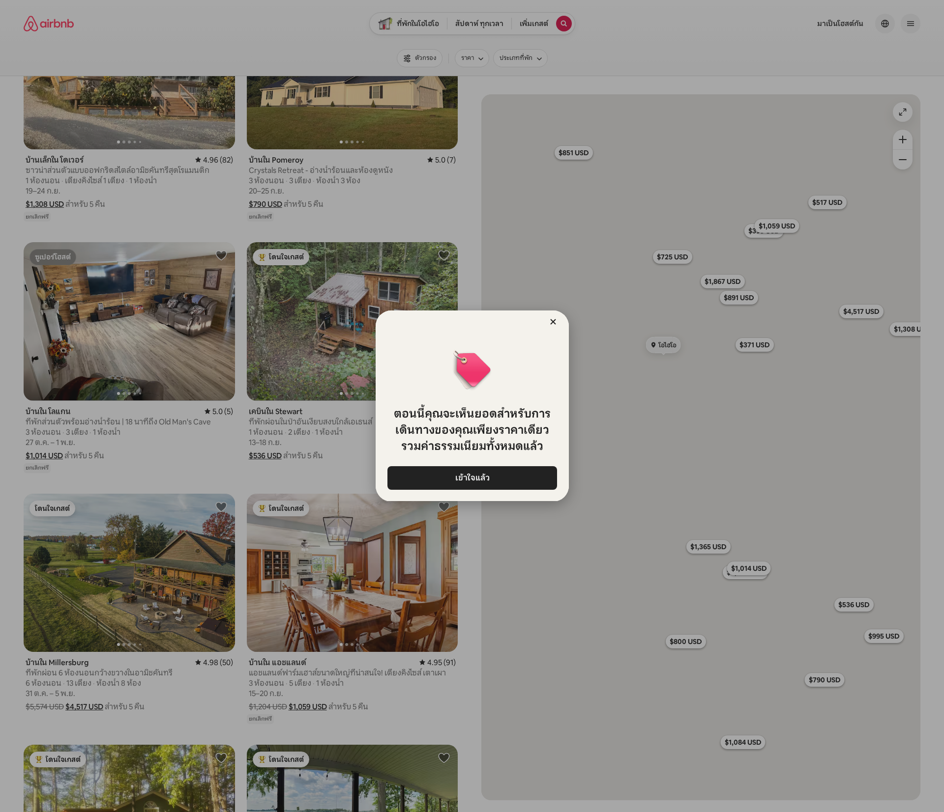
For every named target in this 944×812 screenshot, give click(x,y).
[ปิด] (553, 322)
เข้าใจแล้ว (472, 478)
